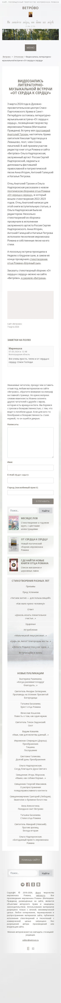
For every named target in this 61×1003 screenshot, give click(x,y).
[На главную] (30, 2)
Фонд (38, 892)
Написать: (13, 424)
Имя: (10, 462)
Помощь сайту (30, 859)
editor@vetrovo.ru (31, 940)
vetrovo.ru (40, 895)
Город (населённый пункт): (22, 487)
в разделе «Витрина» (33, 278)
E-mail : (18, 474)
